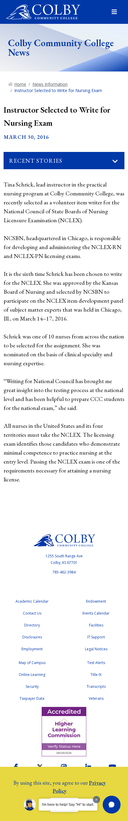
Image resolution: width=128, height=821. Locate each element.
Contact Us (32, 613)
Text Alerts (96, 662)
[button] (112, 805)
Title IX (96, 674)
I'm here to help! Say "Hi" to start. (68, 805)
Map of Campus (32, 662)
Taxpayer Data (32, 698)
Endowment (96, 601)
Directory (32, 625)
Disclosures (32, 637)
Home (20, 84)
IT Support (96, 637)
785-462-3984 (64, 572)
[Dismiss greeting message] (96, 799)
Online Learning (32, 674)
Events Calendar (96, 613)
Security (32, 686)
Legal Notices (96, 648)
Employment (32, 648)
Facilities (96, 625)
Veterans (96, 698)
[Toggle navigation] (115, 161)
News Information (50, 84)
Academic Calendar (32, 601)
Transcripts (96, 686)
